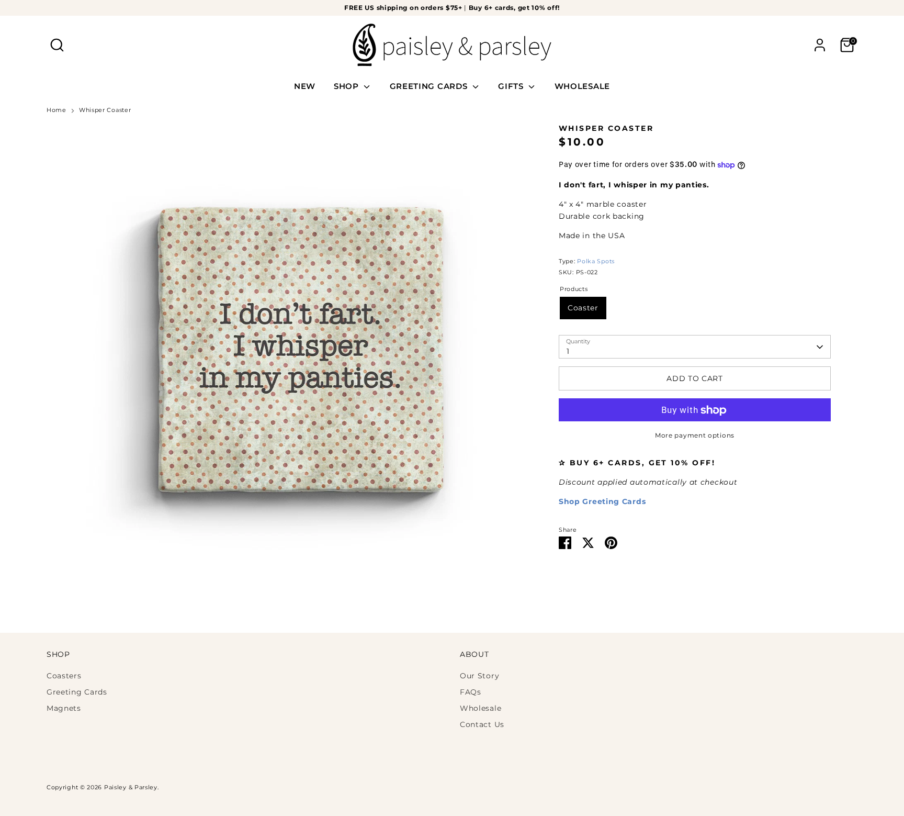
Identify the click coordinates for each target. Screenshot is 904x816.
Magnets (64, 708)
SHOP (347, 86)
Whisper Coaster (105, 110)
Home (56, 110)
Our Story (479, 675)
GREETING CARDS (430, 86)
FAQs (470, 692)
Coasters (64, 675)
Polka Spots (596, 261)
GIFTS (512, 86)
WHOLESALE (582, 86)
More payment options (694, 436)
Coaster (583, 308)
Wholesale (480, 708)
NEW (304, 86)
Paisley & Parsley (130, 787)
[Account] (819, 45)
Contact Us (482, 724)
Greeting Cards (77, 692)
